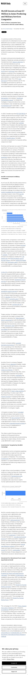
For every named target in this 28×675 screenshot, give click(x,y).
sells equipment (15, 520)
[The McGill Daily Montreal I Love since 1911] (5, 3)
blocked (23, 245)
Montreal (11, 71)
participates (16, 550)
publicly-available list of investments (11, 192)
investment (12, 535)
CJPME (21, 123)
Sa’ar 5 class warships (17, 391)
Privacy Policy (10, 659)
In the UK (4, 272)
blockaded (4, 329)
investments (4, 458)
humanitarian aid (6, 105)
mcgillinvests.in (19, 575)
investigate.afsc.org (16, 632)
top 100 (21, 194)
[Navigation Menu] (25, 3)
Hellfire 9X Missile (21, 260)
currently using (13, 299)
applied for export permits (9, 291)
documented (16, 418)
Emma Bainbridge (7, 28)
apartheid (4, 157)
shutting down (11, 138)
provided (20, 412)
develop (7, 297)
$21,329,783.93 (21, 113)
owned (3, 550)
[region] (14, 660)
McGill (3, 71)
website (5, 255)
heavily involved (5, 396)
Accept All (14, 663)
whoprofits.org (5, 632)
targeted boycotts (17, 476)
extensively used (9, 325)
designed (13, 364)
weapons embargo (7, 370)
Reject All (14, 671)
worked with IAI (16, 304)
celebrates (18, 375)
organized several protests (17, 423)
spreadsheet (5, 609)
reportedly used (12, 262)
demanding (4, 98)
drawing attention (18, 62)
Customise (14, 667)
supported (8, 320)
